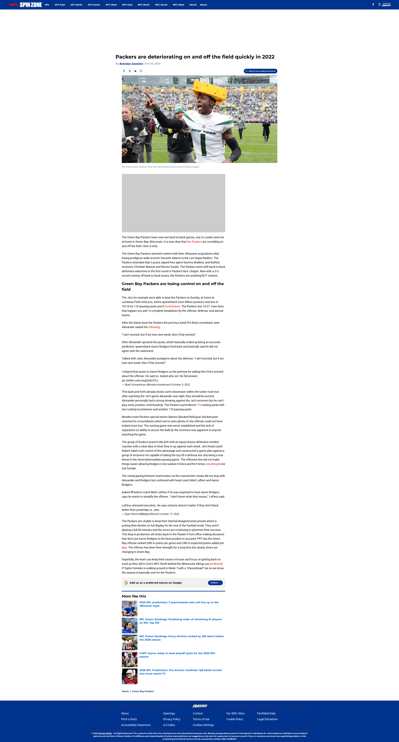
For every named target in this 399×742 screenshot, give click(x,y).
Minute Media (105, 733)
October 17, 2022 (169, 514)
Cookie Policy (234, 719)
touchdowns (172, 306)
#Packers (136, 492)
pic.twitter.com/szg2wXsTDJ (140, 380)
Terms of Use (201, 719)
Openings (169, 713)
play (124, 547)
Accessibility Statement (136, 725)
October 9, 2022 (180, 384)
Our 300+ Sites (235, 713)
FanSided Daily (266, 713)
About (203, 4)
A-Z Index (169, 725)
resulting (211, 464)
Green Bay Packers (143, 691)
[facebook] (373, 4)
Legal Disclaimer (267, 719)
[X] (379, 4)
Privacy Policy (171, 719)
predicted (216, 563)
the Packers (194, 241)
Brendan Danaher (131, 63)
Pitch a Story (129, 719)
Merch (193, 4)
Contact (198, 713)
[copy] (141, 71)
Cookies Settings (203, 725)
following (154, 327)
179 (198, 405)
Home (125, 691)
